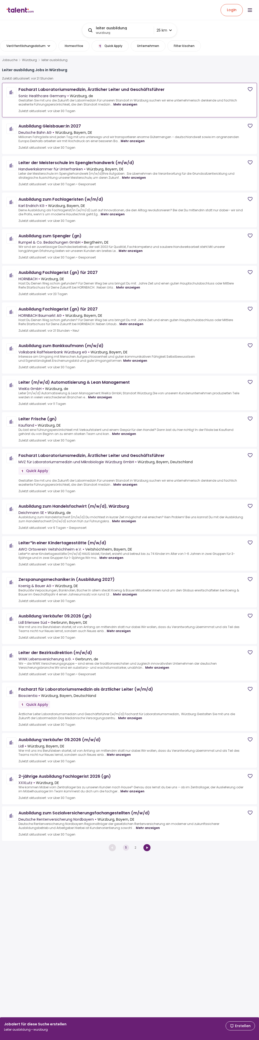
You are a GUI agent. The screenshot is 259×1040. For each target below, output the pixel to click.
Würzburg (29, 60)
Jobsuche (9, 60)
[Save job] (250, 89)
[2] (146, 847)
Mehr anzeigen (125, 104)
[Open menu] (250, 10)
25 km (162, 30)
